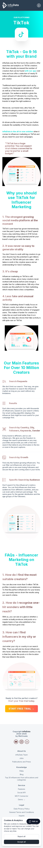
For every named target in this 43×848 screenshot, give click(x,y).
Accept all (21, 842)
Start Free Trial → (21, 708)
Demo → (21, 799)
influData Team (21, 755)
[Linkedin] (27, 742)
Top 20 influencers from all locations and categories (21, 778)
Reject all (21, 836)
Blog (21, 774)
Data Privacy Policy (22, 809)
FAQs (21, 771)
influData (26, 731)
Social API (21, 792)
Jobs (21, 758)
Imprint (21, 816)
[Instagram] (16, 742)
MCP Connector (21, 796)
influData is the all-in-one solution (17, 131)
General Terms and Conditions (21, 812)
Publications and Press (21, 762)
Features (21, 789)
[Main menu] (39, 5)
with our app (30, 71)
